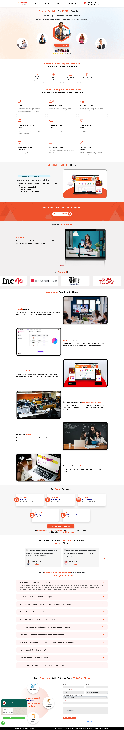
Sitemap (105, 728)
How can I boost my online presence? (35, 583)
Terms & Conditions (89, 722)
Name (65, 684)
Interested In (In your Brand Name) (73, 695)
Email (88, 684)
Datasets (59, 3)
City (64, 700)
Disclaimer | (57, 728)
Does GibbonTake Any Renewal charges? (36, 597)
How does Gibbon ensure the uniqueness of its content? (42, 635)
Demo (47, 3)
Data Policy (100, 722)
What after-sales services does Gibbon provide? (39, 619)
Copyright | (89, 728)
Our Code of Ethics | (75, 728)
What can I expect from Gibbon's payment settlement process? (45, 627)
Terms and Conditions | (65, 728)
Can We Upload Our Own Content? (34, 658)
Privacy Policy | (83, 728)
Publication (72, 3)
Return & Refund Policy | (97, 728)
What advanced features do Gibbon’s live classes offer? (42, 612)
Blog (36, 3)
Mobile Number (67, 690)
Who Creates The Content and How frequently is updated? (43, 665)
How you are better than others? (33, 650)
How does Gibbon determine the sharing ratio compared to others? (47, 642)
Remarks (65, 706)
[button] (91, 3)
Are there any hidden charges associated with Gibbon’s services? (46, 604)
